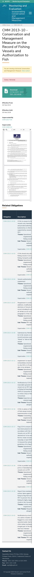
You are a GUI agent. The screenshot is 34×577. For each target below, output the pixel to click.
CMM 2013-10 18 (9, 466)
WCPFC (7, 1)
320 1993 (23, 561)
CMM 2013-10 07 (9, 303)
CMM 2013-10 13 (9, 383)
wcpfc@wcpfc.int (12, 565)
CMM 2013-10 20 (9, 491)
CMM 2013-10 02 (9, 221)
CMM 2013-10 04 (9, 279)
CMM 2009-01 (7, 127)
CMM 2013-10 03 (9, 254)
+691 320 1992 (13, 561)
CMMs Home (6, 25)
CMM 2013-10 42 (9, 515)
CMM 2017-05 (7, 120)
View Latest (26, 71)
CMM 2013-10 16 (9, 409)
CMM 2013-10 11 (9, 361)
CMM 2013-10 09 (9, 333)
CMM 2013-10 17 (9, 427)
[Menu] (30, 13)
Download (13, 90)
